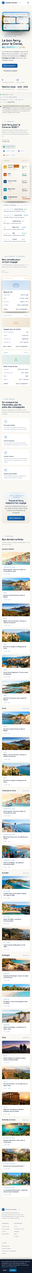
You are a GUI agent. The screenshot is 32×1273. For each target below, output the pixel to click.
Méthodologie (5, 1246)
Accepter (13, 1270)
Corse (15, 1226)
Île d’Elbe (16, 1236)
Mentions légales (6, 1248)
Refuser (5, 1270)
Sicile (15, 1234)
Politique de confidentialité (9, 1251)
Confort (4, 1231)
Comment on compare (10, 70)
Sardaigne (16, 1231)
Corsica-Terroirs (12, 3)
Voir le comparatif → (10, 65)
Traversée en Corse (19, 1229)
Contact (4, 1253)
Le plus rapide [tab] (10, 151)
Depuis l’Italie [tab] (10, 155)
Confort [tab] (22, 151)
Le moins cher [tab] (9, 146)
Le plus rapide (5, 1229)
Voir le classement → (16, 518)
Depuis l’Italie (5, 1234)
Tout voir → (26, 708)
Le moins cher (5, 1226)
